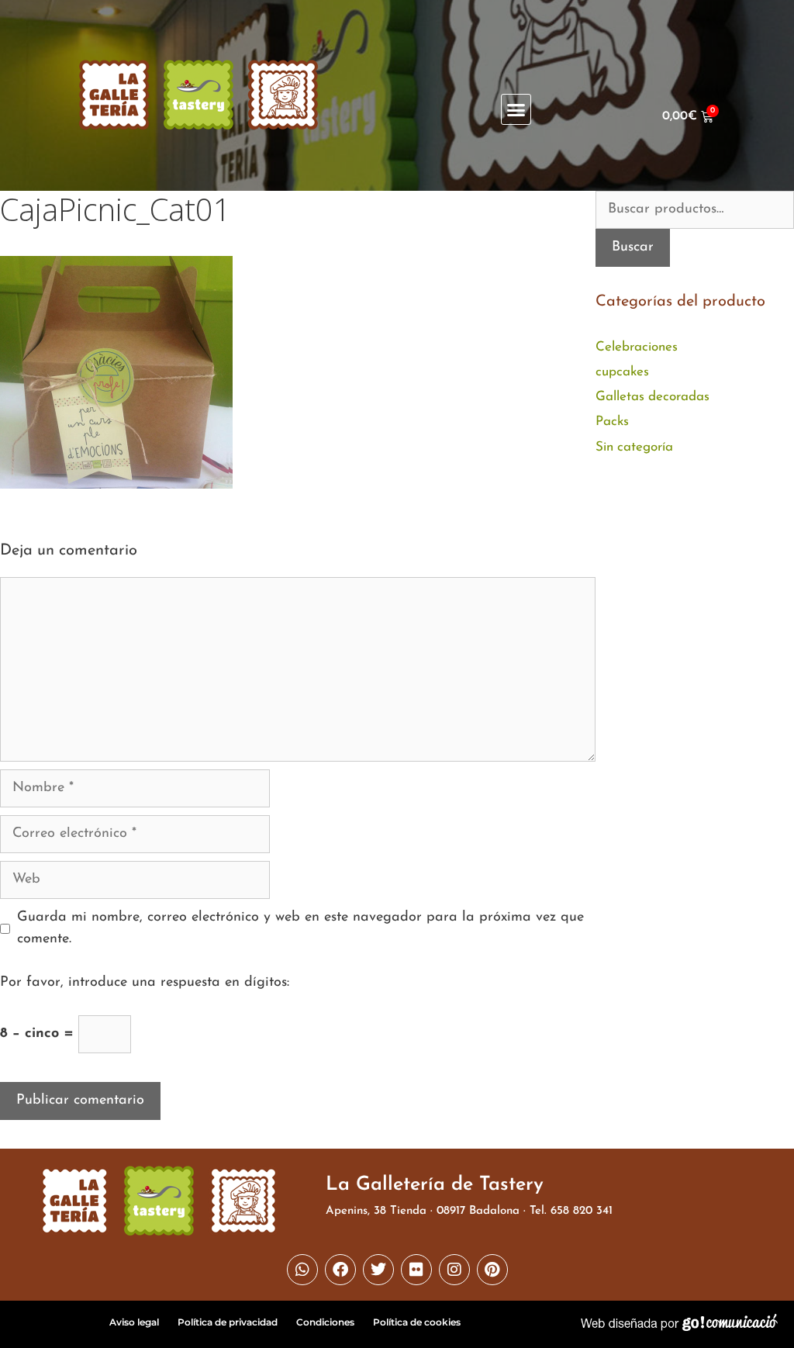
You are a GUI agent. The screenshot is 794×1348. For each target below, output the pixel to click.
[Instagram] (454, 1269)
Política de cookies (417, 1322)
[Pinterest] (492, 1269)
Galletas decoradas (652, 396)
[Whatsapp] (302, 1269)
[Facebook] (340, 1269)
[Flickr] (416, 1269)
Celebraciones (637, 347)
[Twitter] (378, 1269)
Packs (612, 421)
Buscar (633, 247)
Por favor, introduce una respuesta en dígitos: (144, 983)
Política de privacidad (228, 1322)
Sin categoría (634, 447)
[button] (516, 109)
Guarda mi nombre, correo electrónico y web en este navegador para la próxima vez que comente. (300, 929)
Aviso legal (134, 1322)
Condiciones (325, 1322)
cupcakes (622, 371)
